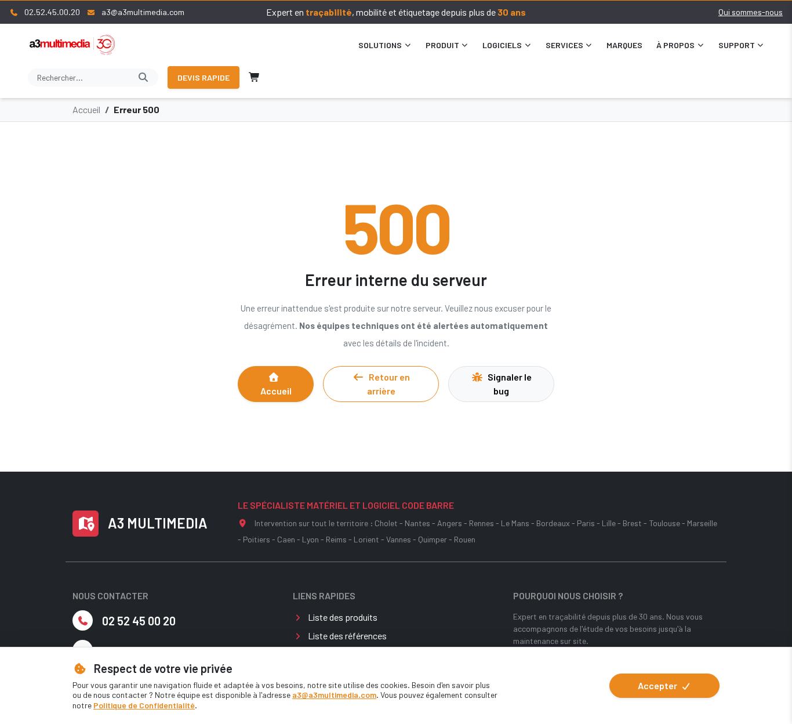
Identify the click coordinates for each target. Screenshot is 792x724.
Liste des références (347, 635)
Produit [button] (442, 45)
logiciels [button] (502, 45)
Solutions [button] (380, 45)
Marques (624, 45)
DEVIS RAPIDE (203, 77)
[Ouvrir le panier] (254, 77)
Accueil (86, 109)
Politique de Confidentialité (144, 705)
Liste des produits (342, 616)
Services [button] (564, 45)
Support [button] (736, 45)
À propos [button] (675, 45)
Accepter (658, 685)
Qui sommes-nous (750, 12)
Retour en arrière (388, 383)
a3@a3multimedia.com (334, 695)
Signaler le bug (510, 383)
